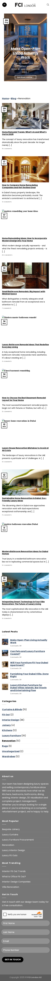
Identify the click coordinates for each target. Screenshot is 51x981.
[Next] (12, 88)
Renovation (9, 740)
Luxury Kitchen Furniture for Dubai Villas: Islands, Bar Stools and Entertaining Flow (28, 688)
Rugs (5, 746)
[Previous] (4, 88)
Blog (13, 98)
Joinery (6, 725)
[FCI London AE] (25, 5)
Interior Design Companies (16, 881)
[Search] (48, 4)
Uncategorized (11, 751)
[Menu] (4, 5)
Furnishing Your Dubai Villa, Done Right (29, 675)
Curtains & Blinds (12, 709)
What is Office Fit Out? (14, 876)
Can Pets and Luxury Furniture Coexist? (27, 652)
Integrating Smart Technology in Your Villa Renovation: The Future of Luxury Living (23, 603)
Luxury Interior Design (13, 850)
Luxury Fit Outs (9, 855)
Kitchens (7, 730)
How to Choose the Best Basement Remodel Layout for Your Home (24, 399)
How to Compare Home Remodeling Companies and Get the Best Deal (20, 186)
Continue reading (25, 77)
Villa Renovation (10, 887)
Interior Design (10, 719)
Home (5, 98)
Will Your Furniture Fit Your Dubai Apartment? (29, 664)
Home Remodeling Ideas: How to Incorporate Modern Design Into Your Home (24, 239)
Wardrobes (8, 756)
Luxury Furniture (11, 735)
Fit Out (6, 714)
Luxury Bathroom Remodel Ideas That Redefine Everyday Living (25, 345)
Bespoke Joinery (11, 829)
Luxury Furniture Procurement (18, 839)
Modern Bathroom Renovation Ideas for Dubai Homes (25, 552)
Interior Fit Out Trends (14, 871)
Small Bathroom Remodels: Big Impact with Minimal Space (23, 292)
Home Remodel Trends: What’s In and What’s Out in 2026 (24, 133)
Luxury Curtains (10, 834)
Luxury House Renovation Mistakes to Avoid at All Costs (25, 449)
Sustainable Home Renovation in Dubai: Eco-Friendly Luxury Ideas (24, 499)
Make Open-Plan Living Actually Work (25, 53)
